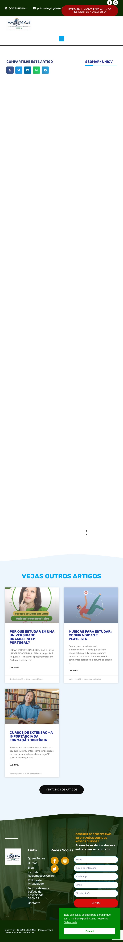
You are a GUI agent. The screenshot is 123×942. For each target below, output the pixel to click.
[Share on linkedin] (27, 70)
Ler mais (14, 667)
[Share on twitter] (18, 70)
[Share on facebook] (10, 70)
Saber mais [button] (70, 922)
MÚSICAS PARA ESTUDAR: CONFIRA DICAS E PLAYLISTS (90, 635)
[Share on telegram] (45, 70)
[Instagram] (115, 2)
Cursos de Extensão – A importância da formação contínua (31, 736)
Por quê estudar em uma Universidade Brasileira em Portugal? (32, 637)
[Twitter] (55, 869)
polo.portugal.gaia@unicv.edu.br (55, 8)
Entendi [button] (90, 931)
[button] (61, 38)
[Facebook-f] (109, 2)
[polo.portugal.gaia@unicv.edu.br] (34, 8)
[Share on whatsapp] (36, 70)
